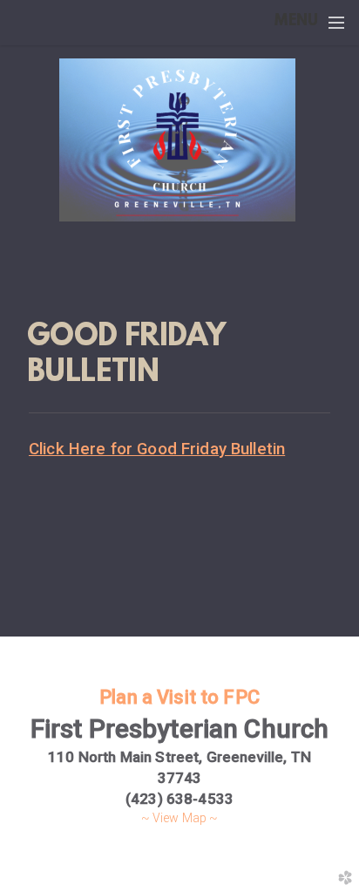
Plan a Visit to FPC (179, 697)
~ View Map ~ (180, 818)
